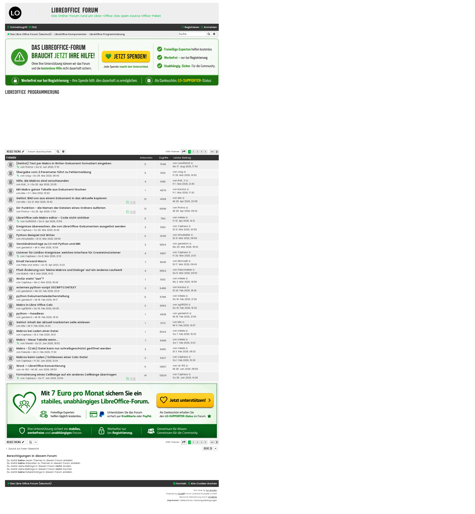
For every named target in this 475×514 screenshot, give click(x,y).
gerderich (26, 247)
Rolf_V (25, 184)
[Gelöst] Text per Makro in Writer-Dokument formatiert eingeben (63, 163)
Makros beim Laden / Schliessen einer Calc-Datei (52, 357)
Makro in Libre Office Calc (34, 305)
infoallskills (27, 238)
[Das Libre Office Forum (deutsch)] (27, 13)
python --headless (30, 313)
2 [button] (193, 151)
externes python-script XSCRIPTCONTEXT (46, 287)
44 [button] (212, 151)
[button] (183, 151)
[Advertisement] (112, 122)
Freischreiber (185, 269)
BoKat (24, 273)
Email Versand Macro (31, 261)
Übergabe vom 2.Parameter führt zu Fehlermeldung (53, 172)
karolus (182, 189)
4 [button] (201, 151)
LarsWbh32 (184, 163)
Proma (29, 167)
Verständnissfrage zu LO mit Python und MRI (48, 244)
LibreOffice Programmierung (32, 92)
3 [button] (197, 151)
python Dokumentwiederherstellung (42, 296)
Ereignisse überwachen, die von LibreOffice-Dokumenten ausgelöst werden (71, 226)
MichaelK (183, 261)
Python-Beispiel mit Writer (35, 235)
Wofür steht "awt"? (30, 279)
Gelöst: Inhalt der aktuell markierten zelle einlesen (53, 322)
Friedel (29, 343)
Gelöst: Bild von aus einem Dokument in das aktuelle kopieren (61, 198)
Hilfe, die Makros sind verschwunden (42, 181)
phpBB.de (212, 497)
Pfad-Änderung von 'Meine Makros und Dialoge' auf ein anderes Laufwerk (69, 270)
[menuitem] (32, 27)
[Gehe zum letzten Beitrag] (192, 163)
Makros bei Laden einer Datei (37, 331)
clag (28, 175)
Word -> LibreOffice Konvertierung (40, 366)
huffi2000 (30, 221)
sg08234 (26, 308)
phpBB (181, 493)
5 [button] (205, 151)
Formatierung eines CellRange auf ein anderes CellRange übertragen (66, 374)
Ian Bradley (211, 490)
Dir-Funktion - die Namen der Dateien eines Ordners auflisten (61, 208)
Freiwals (25, 352)
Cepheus (26, 230)
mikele (181, 217)
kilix (23, 193)
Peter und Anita (30, 264)
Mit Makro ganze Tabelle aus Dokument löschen (51, 189)
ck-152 (25, 369)
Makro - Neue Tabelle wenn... (37, 340)
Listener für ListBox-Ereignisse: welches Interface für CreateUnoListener (68, 252)
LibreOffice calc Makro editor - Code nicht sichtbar (52, 218)
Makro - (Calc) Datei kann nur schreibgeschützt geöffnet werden (63, 348)
